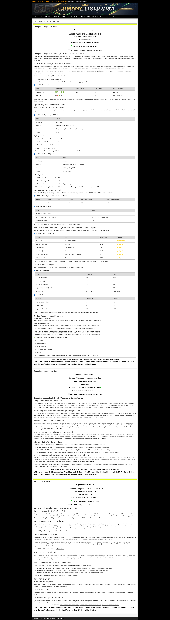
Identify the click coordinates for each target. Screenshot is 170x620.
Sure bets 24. (115, 362)
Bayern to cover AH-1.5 (42, 481)
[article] (85, 195)
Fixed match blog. (103, 362)
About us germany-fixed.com (108, 17)
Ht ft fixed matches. (56, 362)
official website (60, 549)
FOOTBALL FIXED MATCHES (110, 359)
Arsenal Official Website (59, 429)
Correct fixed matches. (46, 364)
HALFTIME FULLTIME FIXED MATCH (90, 359)
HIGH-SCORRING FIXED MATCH (69, 359)
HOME (36, 17)
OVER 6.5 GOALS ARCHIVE (69, 17)
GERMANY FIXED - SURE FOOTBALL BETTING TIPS (50, 1)
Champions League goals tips (45, 371)
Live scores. (43, 362)
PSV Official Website (115, 407)
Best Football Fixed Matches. (66, 364)
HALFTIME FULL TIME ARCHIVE (50, 17)
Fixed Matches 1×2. (71, 362)
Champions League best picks (45, 27)
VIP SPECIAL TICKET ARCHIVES (88, 17)
